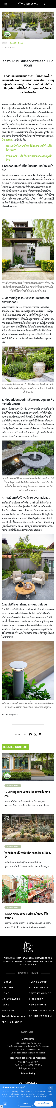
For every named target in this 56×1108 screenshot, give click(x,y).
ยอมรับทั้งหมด (43, 1103)
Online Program (40, 1016)
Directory (36, 999)
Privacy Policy (28, 1073)
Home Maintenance (11, 996)
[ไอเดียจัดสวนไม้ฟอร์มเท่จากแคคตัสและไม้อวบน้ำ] (28, 828)
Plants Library (12, 1021)
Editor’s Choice (40, 993)
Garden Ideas (16, 43)
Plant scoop (38, 981)
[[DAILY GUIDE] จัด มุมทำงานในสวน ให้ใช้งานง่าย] (28, 889)
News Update (38, 1004)
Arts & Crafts (38, 987)
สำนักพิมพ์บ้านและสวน (13, 1016)
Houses (7, 981)
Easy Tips (8, 1010)
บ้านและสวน (7, 139)
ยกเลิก (25, 1103)
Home (4, 43)
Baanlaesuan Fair (41, 1010)
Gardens (7, 987)
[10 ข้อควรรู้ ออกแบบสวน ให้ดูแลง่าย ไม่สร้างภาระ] (28, 767)
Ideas (5, 1004)
